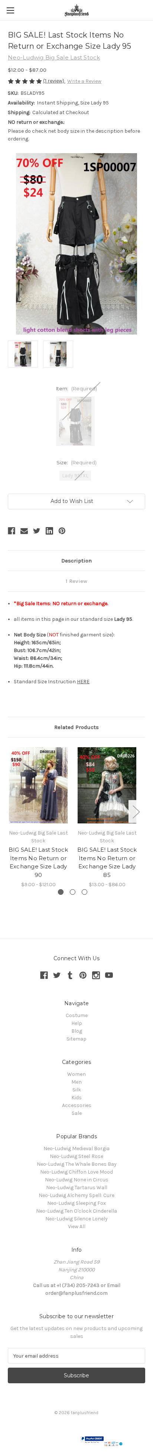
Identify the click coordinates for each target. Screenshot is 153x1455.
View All (76, 1226)
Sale (77, 1113)
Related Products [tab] (76, 727)
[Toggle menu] (10, 10)
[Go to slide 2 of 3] (72, 892)
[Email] (24, 531)
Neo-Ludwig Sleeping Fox (76, 1203)
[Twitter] (36, 531)
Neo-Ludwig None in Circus (76, 1180)
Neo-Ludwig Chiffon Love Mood (76, 1172)
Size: (76, 462)
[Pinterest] (62, 531)
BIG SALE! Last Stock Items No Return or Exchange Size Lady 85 (107, 862)
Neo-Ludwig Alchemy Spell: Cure (76, 1195)
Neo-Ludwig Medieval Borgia (76, 1148)
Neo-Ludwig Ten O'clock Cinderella (76, 1211)
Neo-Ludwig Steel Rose (76, 1156)
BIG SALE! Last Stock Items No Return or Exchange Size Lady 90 (38, 862)
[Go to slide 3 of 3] (84, 892)
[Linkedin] (49, 531)
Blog (76, 1031)
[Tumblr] (70, 975)
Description (76, 560)
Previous (9, 811)
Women (76, 1074)
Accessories (76, 1105)
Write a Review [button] (84, 81)
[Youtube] (109, 975)
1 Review (76, 581)
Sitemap (76, 1039)
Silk (76, 1090)
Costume (77, 1015)
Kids (76, 1097)
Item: (76, 388)
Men (76, 1082)
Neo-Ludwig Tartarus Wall (76, 1187)
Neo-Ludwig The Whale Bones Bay (77, 1164)
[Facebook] (11, 531)
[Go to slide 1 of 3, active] (61, 892)
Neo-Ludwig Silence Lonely (76, 1219)
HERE (83, 681)
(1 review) (54, 81)
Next (135, 811)
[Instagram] (96, 975)
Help (76, 1023)
